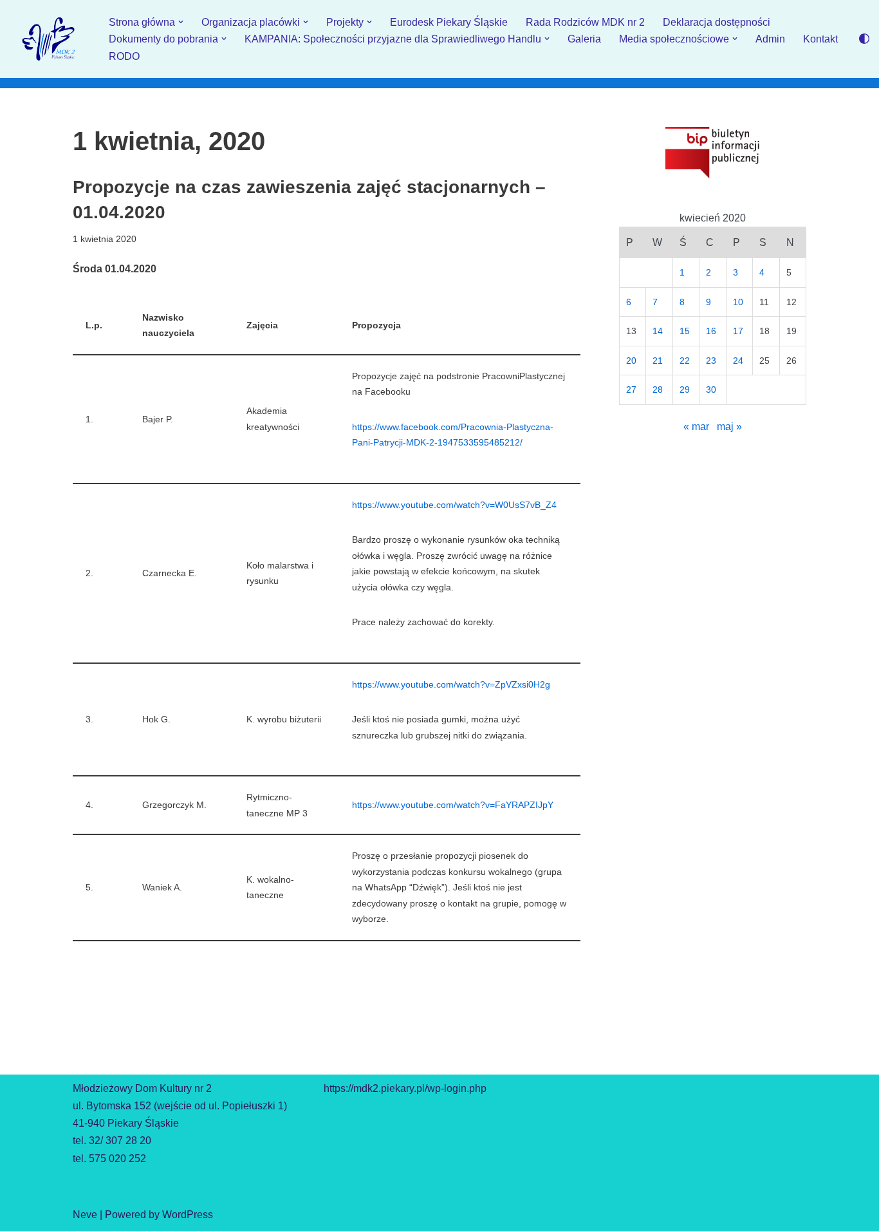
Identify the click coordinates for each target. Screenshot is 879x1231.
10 (738, 302)
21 (657, 360)
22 (685, 360)
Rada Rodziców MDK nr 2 (585, 22)
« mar (696, 426)
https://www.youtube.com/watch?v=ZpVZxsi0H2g (451, 684)
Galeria (584, 38)
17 (738, 331)
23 (711, 360)
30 (711, 389)
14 (657, 331)
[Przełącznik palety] (864, 38)
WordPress (187, 1214)
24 (738, 360)
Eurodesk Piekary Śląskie (449, 22)
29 (685, 389)
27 (631, 389)
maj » (729, 426)
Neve (85, 1214)
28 (657, 389)
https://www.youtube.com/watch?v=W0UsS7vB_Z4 (454, 505)
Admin (770, 38)
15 (685, 331)
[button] (180, 21)
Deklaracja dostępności (716, 22)
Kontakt (820, 38)
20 (631, 360)
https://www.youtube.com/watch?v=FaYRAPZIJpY (452, 805)
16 (711, 331)
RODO (124, 56)
